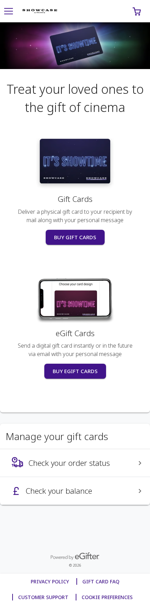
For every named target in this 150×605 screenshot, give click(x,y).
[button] (136, 11)
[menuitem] (75, 463)
